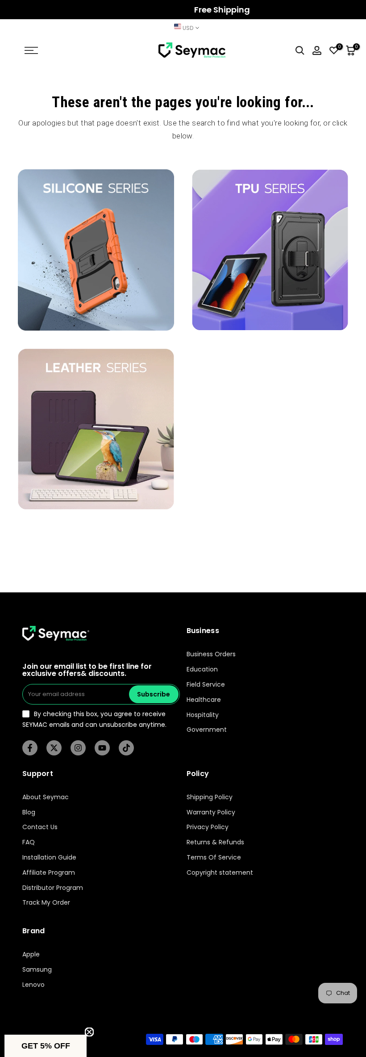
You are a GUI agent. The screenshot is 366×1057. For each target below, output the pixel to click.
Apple (31, 954)
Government (207, 730)
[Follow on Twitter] (54, 747)
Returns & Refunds (215, 842)
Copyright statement (220, 872)
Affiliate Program (48, 872)
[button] (45, 1046)
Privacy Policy (208, 827)
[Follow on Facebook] (29, 747)
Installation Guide (49, 857)
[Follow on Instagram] (78, 747)
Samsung (37, 969)
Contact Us (40, 827)
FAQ (28, 842)
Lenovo (33, 985)
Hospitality (203, 715)
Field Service (206, 684)
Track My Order (46, 902)
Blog (28, 812)
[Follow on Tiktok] (126, 747)
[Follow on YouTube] (102, 747)
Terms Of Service (214, 857)
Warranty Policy (211, 812)
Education (202, 669)
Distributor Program (52, 888)
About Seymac (45, 797)
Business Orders (211, 654)
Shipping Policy (210, 797)
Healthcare (204, 700)
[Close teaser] (89, 1032)
